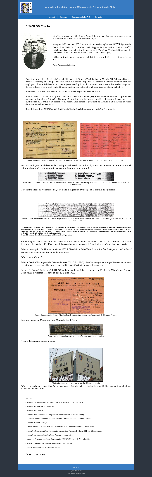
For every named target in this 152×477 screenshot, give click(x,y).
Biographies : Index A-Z (81, 17)
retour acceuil (76, 467)
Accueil (52, 17)
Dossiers (63, 17)
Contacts (98, 17)
